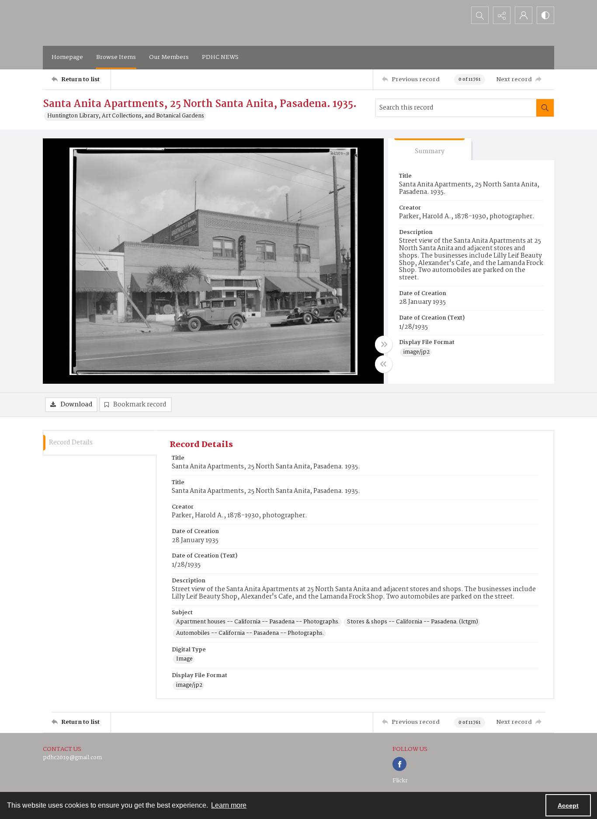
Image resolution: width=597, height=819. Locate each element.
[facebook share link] (399, 764)
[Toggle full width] (383, 344)
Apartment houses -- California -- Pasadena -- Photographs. (258, 622)
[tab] (429, 149)
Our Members (169, 57)
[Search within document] (545, 108)
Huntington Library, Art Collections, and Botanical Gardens (125, 116)
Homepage (67, 57)
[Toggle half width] (383, 364)
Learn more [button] (228, 805)
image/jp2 (416, 352)
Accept (568, 805)
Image (184, 659)
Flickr (400, 780)
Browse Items (116, 57)
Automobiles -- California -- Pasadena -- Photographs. (250, 633)
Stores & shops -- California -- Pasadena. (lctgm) (412, 622)
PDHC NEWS (220, 57)
